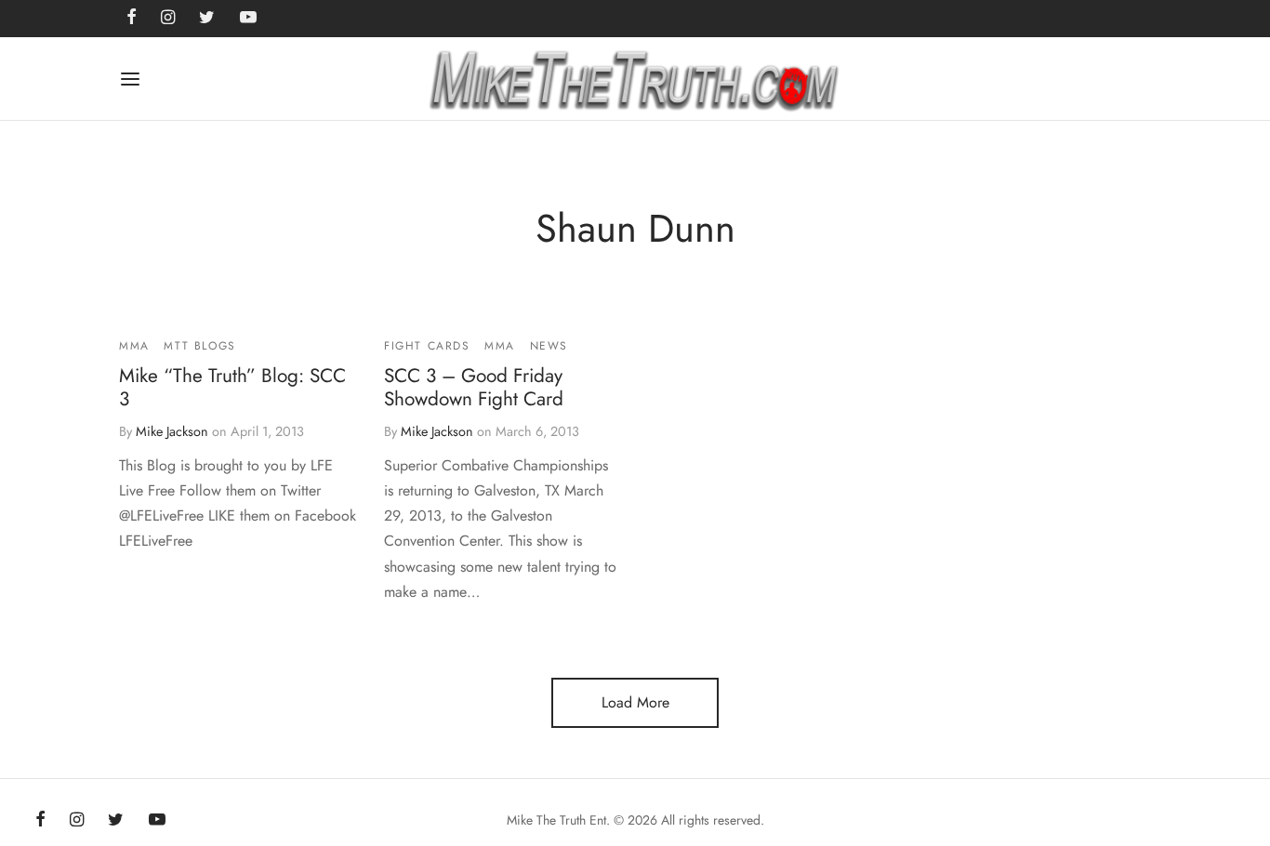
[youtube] (157, 820)
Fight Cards (427, 345)
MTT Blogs (199, 345)
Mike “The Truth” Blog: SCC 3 (232, 387)
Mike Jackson (172, 431)
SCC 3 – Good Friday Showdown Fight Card (473, 387)
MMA (134, 345)
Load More (635, 702)
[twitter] (115, 820)
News (549, 345)
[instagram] (76, 820)
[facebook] (40, 820)
